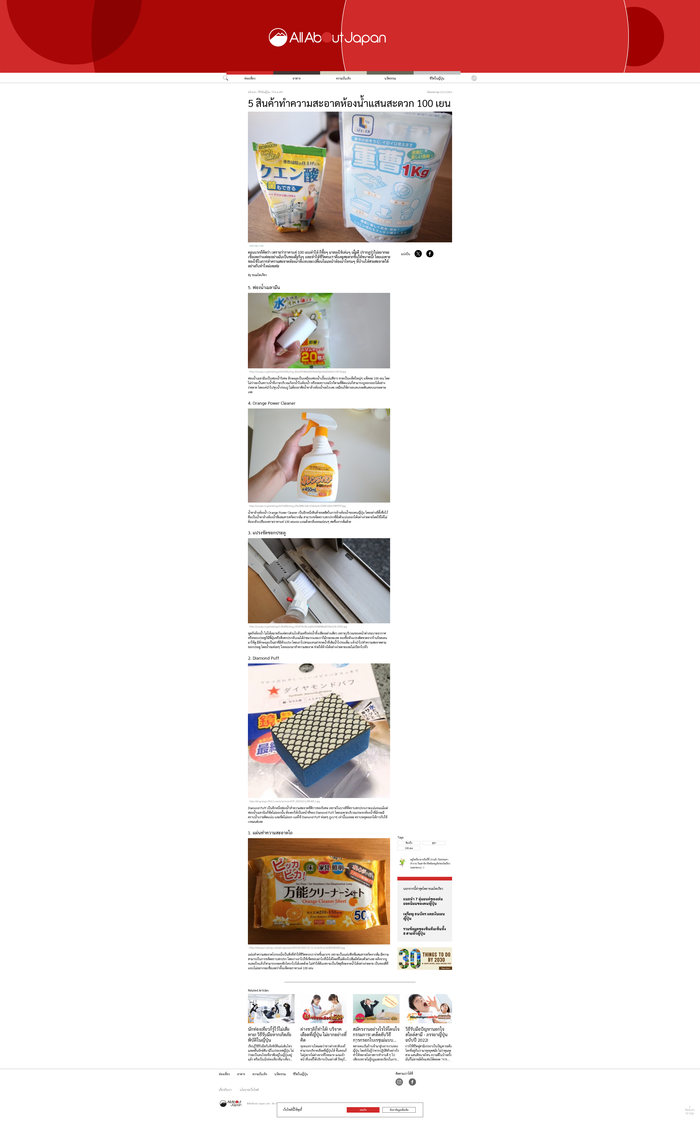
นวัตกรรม (390, 78)
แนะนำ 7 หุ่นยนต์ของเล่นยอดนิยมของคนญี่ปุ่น (423, 901)
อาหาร (297, 78)
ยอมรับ (363, 1109)
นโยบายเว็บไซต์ (249, 1090)
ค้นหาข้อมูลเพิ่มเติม (399, 1109)
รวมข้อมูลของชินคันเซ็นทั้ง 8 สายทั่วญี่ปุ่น (424, 931)
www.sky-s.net (256, 245)
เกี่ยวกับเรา (225, 1090)
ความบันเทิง (343, 78)
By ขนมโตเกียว (257, 275)
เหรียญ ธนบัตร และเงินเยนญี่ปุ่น (424, 916)
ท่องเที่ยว (249, 78)
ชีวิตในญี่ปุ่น (437, 78)
